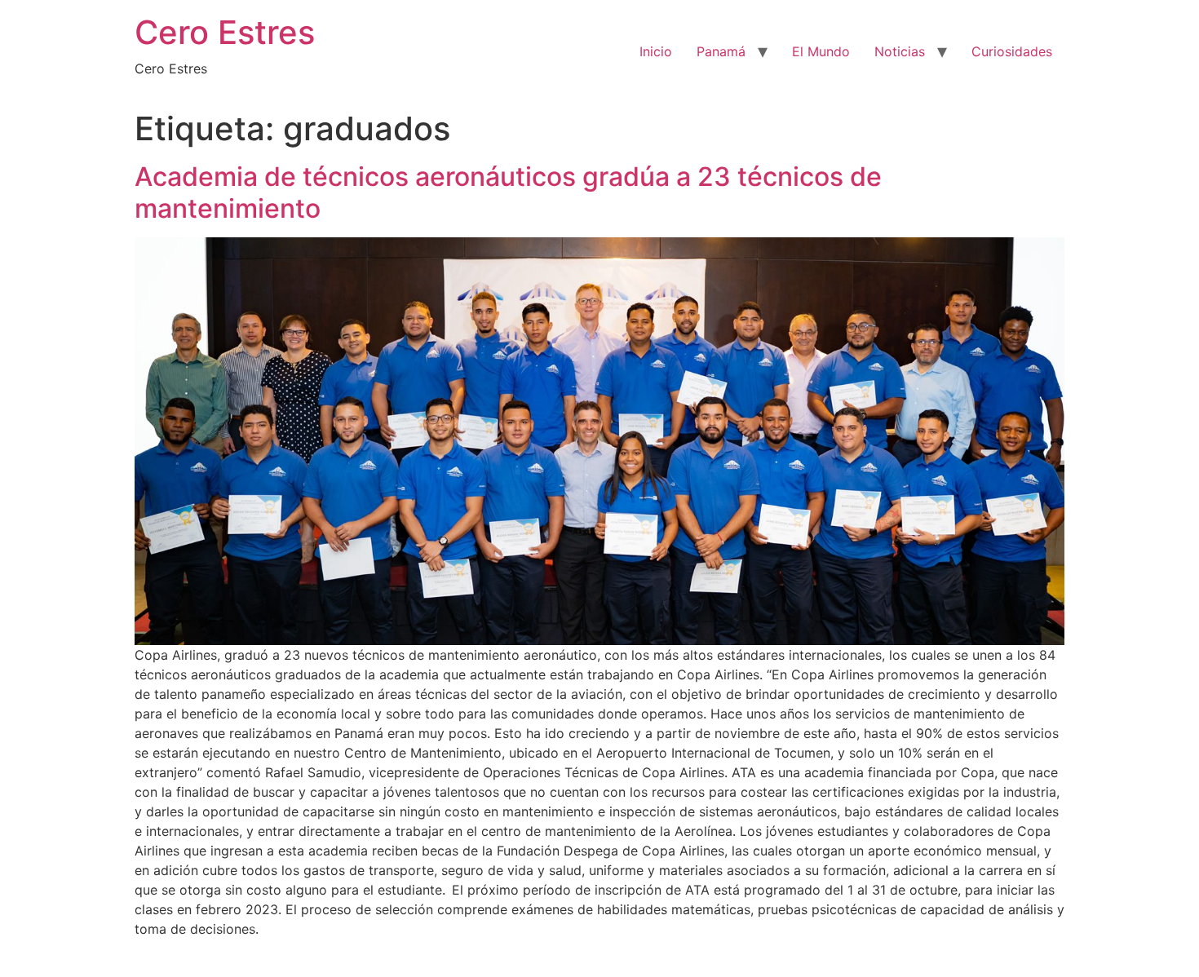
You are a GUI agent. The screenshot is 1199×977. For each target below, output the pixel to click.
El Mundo (821, 51)
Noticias (899, 51)
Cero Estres (225, 32)
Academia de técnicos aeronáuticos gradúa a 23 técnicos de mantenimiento (508, 192)
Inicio (655, 51)
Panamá (721, 51)
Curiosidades (1011, 51)
